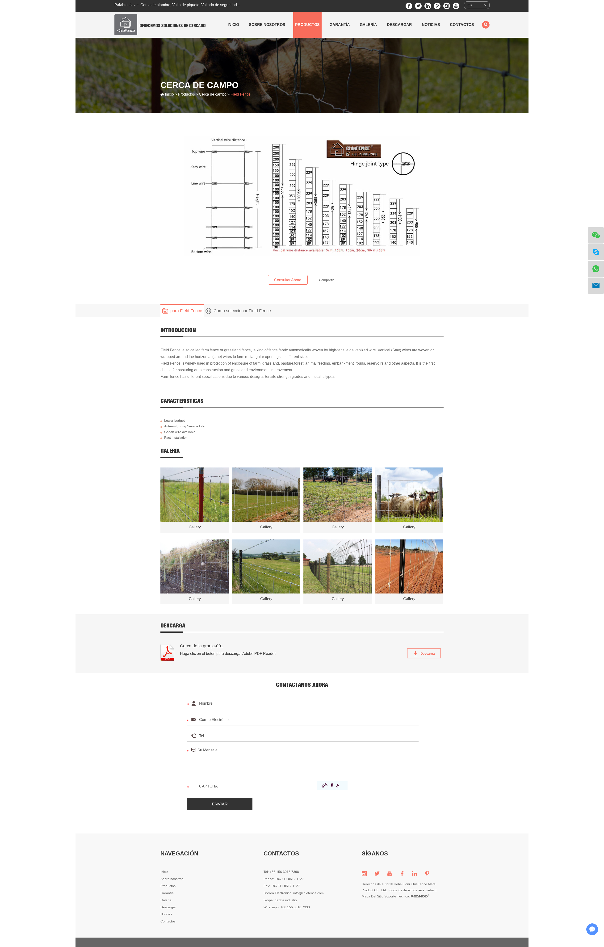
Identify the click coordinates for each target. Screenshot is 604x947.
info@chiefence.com (308, 893)
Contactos (462, 25)
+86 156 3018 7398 (295, 907)
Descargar (399, 25)
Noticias (431, 25)
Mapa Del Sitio (372, 896)
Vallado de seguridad (219, 5)
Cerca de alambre (155, 5)
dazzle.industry (286, 900)
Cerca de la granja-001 (201, 646)
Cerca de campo (212, 94)
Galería (368, 25)
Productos (307, 25)
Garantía (340, 25)
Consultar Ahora (287, 280)
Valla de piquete (185, 5)
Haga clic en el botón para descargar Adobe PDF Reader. (228, 654)
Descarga (427, 653)
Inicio (233, 25)
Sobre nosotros (267, 25)
